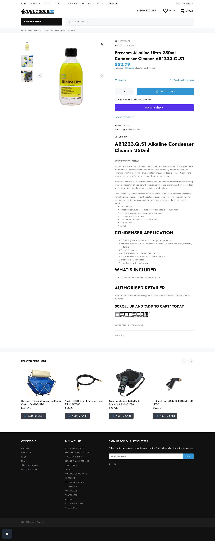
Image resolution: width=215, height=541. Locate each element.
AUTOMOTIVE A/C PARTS (76, 474)
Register (189, 3)
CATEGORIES (32, 21)
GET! (188, 456)
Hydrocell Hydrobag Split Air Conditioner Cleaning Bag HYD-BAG (41, 402)
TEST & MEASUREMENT (75, 448)
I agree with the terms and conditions (134, 99)
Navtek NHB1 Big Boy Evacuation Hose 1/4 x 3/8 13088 (84, 402)
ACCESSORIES (71, 508)
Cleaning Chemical (136, 129)
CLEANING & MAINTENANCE (77, 461)
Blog (23, 461)
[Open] (7, 534)
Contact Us (26, 452)
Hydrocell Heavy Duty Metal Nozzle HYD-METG (173, 402)
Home (23, 30)
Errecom (126, 125)
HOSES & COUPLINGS (74, 457)
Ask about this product (184, 80)
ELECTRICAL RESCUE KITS (75, 482)
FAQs (23, 457)
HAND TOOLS (71, 465)
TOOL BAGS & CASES (74, 503)
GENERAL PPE (71, 486)
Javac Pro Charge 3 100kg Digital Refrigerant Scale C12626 (125, 402)
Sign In (179, 3)
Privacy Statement (29, 469)
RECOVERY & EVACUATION (77, 452)
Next (102, 75)
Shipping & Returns (29, 465)
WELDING (69, 499)
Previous (40, 75)
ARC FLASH (70, 478)
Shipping (130, 68)
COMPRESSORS (72, 491)
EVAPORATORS (72, 495)
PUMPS (68, 469)
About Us (25, 448)
